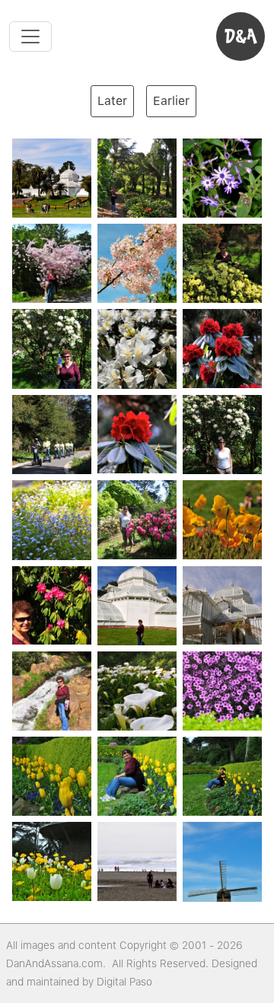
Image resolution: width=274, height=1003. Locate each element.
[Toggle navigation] (30, 36)
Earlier (171, 101)
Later (112, 101)
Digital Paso (124, 982)
